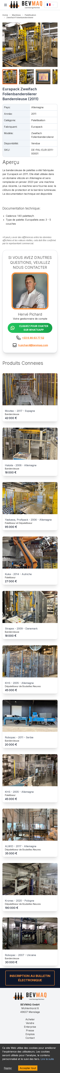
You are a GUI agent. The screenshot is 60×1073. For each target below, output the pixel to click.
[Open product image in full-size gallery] (30, 45)
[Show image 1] (9, 76)
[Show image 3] (43, 76)
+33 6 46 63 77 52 (33, 337)
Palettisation (30, 15)
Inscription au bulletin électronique (30, 978)
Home (5, 15)
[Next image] (54, 45)
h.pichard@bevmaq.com (33, 345)
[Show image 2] (26, 76)
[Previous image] (5, 45)
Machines (16, 15)
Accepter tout (28, 1068)
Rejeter (8, 1068)
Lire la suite (47, 1059)
